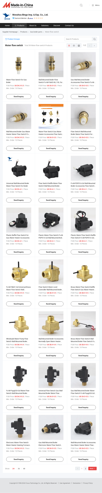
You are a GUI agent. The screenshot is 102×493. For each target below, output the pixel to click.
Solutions (45, 25)
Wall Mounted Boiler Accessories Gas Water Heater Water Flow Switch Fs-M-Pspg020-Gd (83, 445)
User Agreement (65, 483)
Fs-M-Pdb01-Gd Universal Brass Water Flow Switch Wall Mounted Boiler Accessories (18, 289)
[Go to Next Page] (94, 45)
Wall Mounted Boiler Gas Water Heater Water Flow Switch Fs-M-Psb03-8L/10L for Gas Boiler (18, 134)
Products (20, 25)
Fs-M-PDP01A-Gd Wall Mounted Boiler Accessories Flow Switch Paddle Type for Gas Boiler (83, 186)
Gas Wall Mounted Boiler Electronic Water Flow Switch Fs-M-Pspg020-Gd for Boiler (50, 445)
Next (91, 468)
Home (7, 25)
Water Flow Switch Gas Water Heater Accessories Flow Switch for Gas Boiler (51, 134)
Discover (56, 25)
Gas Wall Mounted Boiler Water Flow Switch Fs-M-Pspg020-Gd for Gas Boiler (83, 393)
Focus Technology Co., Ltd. (35, 483)
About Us (32, 25)
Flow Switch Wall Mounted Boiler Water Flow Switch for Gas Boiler (81, 134)
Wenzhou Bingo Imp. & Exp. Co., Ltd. (30, 14)
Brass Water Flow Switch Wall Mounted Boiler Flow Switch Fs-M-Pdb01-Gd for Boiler (83, 341)
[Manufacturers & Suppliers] (18, 5)
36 (19, 468)
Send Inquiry (19, 97)
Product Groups (13, 39)
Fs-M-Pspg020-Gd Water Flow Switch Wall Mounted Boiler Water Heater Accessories (17, 393)
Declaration (77, 483)
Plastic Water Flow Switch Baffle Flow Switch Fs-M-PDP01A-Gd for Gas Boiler (83, 238)
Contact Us (69, 25)
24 (13, 469)
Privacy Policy (88, 483)
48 (24, 468)
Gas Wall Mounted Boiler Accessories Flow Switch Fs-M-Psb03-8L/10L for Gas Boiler (82, 82)
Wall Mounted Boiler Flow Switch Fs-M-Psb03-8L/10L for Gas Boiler (50, 82)
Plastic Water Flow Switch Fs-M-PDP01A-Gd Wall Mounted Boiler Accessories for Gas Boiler (51, 238)
